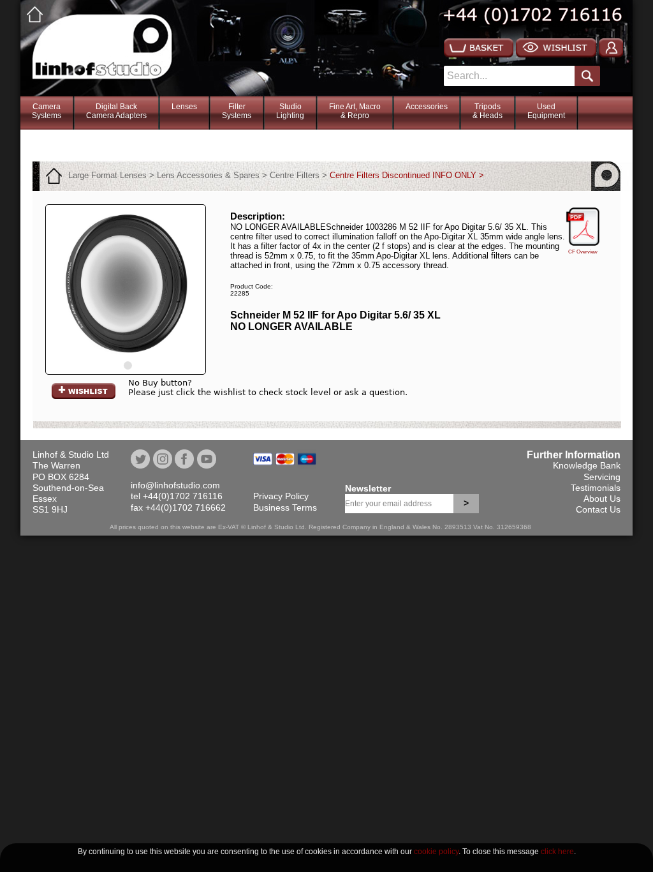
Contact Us (598, 509)
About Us (601, 498)
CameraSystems (46, 111)
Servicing (601, 477)
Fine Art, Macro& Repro (355, 111)
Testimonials (595, 488)
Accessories (427, 106)
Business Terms (285, 507)
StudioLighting (290, 111)
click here (557, 851)
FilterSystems (236, 111)
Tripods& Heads (488, 111)
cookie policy (436, 851)
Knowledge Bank (586, 465)
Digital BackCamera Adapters (116, 111)
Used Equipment (546, 111)
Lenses (184, 106)
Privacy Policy (281, 496)
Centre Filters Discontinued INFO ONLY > (407, 175)
